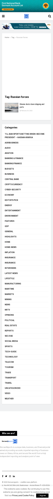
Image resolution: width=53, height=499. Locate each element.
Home (7, 37)
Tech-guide (10, 352)
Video (7, 393)
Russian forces (22, 37)
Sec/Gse (9, 336)
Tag (12, 37)
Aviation (9, 153)
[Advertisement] (26, 67)
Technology (11, 357)
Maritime (9, 289)
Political (10, 320)
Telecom (9, 362)
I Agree (42, 495)
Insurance (10, 257)
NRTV (7, 310)
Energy (8, 205)
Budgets (9, 169)
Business (9, 174)
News (7, 305)
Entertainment (13, 210)
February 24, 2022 (26, 110)
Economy (9, 195)
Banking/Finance (13, 163)
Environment (11, 216)
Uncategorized (13, 388)
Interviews (10, 268)
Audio (8, 148)
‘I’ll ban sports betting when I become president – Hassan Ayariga (24, 135)
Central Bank (12, 179)
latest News (11, 273)
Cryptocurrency (13, 184)
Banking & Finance (14, 158)
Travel (8, 383)
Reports (9, 331)
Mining (8, 299)
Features (9, 221)
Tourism (9, 367)
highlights (10, 237)
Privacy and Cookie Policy (23, 495)
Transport (10, 378)
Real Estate (11, 325)
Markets (9, 294)
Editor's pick (11, 200)
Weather (9, 399)
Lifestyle (9, 278)
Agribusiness (11, 143)
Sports (8, 346)
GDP (7, 226)
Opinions (9, 315)
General (9, 231)
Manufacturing (13, 284)
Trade (8, 372)
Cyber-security (13, 190)
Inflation (10, 252)
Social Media (11, 341)
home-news (10, 247)
